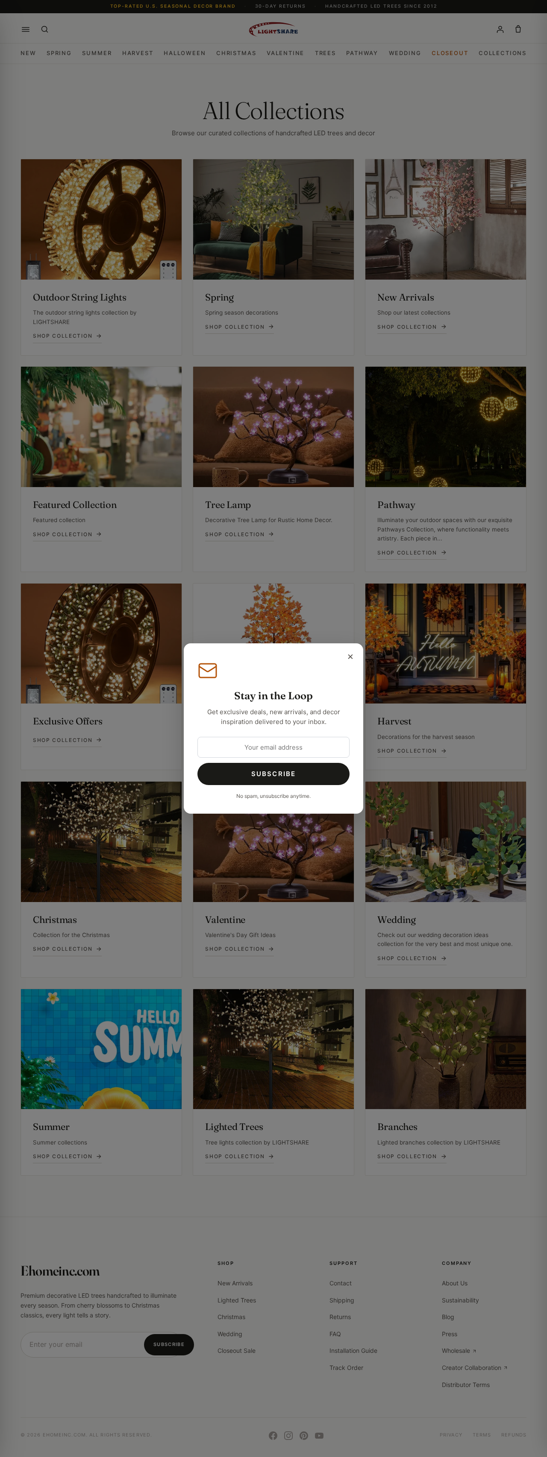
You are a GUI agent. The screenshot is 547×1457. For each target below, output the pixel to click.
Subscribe (273, 774)
